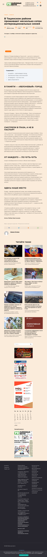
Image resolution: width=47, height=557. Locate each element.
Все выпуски (17, 457)
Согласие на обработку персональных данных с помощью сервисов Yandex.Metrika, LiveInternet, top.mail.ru (23, 519)
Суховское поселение (37, 488)
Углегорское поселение (35, 492)
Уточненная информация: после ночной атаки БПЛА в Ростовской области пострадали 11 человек (34, 332)
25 (17, 419)
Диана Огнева (14, 232)
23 (30, 417)
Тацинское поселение (24, 223)
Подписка (6, 467)
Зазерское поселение (37, 477)
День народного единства (11, 223)
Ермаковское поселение (35, 472)
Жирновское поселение (35, 475)
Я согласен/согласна (24, 555)
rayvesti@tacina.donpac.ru (29, 5)
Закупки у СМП (21, 528)
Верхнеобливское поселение (36, 469)
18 (17, 417)
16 (30, 416)
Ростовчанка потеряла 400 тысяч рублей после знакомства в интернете (11, 260)
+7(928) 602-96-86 (29, 4)
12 (20, 416)
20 (23, 417)
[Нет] (45, 553)
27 (23, 419)
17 (14, 417)
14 (25, 416)
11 (17, 416)
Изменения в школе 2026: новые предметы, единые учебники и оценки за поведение (13, 283)
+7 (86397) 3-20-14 (29, 2)
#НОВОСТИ (8, 51)
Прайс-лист (7, 469)
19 (20, 417)
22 (28, 417)
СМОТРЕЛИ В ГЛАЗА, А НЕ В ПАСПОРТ (18, 75)
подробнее (28, 552)
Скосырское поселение (35, 486)
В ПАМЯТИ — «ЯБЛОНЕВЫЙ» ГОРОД (17, 73)
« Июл (15, 425)
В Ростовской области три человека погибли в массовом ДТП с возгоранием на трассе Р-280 (33, 306)
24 (15, 419)
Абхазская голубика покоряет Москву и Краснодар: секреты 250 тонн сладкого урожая (12, 332)
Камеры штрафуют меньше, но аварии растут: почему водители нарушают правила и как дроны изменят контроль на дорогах (13, 307)
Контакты (6, 465)
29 (28, 419)
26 (20, 419)
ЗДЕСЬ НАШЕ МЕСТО (13, 79)
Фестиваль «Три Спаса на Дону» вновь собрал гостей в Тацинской (34, 283)
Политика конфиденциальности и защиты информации (23, 525)
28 (25, 419)
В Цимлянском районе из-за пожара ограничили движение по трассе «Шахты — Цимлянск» (33, 260)
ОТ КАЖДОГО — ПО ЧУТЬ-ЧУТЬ (16, 77)
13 (22, 416)
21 (25, 417)
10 (14, 416)
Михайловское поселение (35, 483)
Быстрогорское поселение (35, 466)
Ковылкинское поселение (35, 480)
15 (27, 416)
